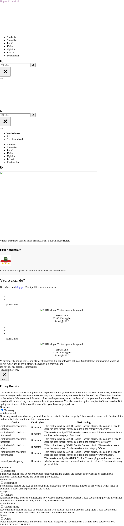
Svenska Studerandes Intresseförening (26, 296)
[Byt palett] (29, 167)
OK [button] (17, 369)
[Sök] (1, 61)
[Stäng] (5, 72)
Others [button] (3, 515)
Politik (10, 43)
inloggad (19, 287)
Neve (2, 304)
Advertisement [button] (7, 503)
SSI (8, 136)
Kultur (10, 46)
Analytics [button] (5, 491)
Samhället (12, 40)
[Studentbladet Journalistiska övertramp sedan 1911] (16, 31)
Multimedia (13, 55)
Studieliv (11, 37)
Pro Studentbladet (15, 139)
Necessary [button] (5, 407)
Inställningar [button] (7, 369)
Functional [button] (5, 467)
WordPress (24, 304)
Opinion (11, 49)
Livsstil (11, 52)
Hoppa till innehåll (9, 1)
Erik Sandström (10, 250)
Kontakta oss (13, 133)
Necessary (9, 410)
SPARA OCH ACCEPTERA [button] (15, 524)
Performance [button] (6, 479)
